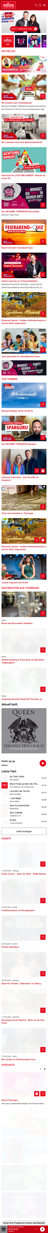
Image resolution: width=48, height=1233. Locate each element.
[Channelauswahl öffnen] (40, 5)
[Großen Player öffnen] (36, 1229)
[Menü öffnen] (44, 5)
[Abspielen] (42, 1229)
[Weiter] (44, 1069)
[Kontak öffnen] (36, 5)
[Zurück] (40, 1069)
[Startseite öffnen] (9, 5)
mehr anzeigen (24, 831)
